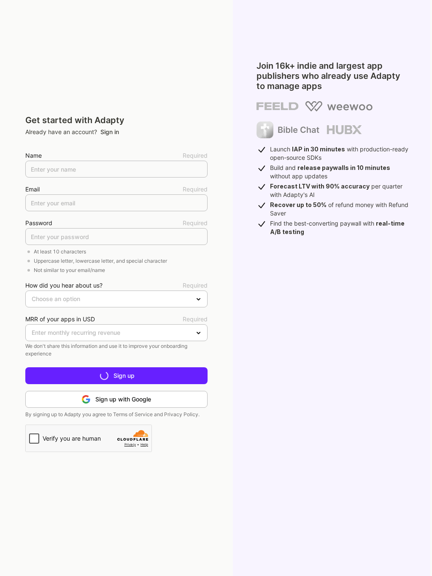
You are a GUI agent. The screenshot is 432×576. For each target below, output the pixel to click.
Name (33, 155)
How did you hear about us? (64, 285)
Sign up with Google (123, 399)
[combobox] (31, 299)
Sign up (124, 375)
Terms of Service (133, 414)
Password (38, 222)
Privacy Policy (181, 414)
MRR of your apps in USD (60, 319)
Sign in (109, 131)
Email (32, 189)
